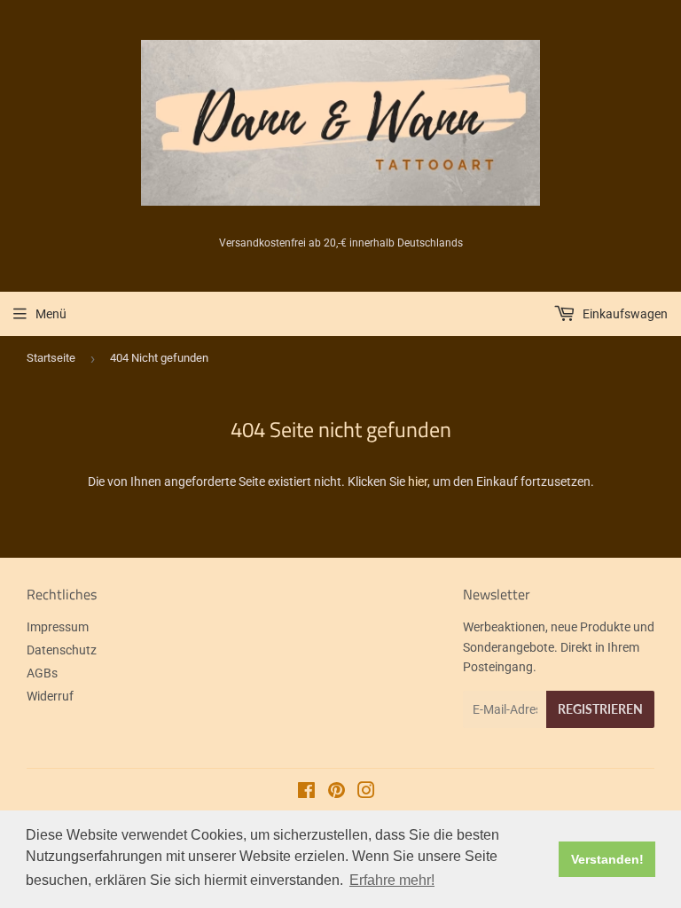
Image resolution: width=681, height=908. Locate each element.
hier (417, 481)
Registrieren (600, 708)
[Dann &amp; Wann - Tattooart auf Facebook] (306, 793)
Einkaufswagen (624, 314)
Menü (51, 314)
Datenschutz (62, 650)
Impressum (58, 627)
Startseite (51, 357)
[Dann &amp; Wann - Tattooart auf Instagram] (366, 793)
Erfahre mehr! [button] (391, 880)
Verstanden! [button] (607, 859)
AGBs (42, 673)
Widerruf (50, 696)
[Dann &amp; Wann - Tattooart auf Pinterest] (336, 793)
